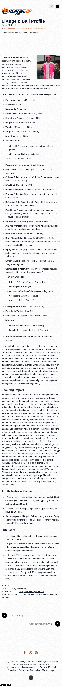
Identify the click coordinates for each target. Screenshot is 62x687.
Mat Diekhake (9, 28)
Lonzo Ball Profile (14, 615)
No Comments (39, 28)
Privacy (43, 667)
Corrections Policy (27, 670)
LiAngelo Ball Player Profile (31, 591)
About (9, 667)
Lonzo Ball (14, 325)
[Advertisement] (31, 45)
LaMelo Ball (14, 330)
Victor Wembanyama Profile (43, 623)
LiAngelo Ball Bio (18, 588)
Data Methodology (45, 670)
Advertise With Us (30, 667)
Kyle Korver (47, 516)
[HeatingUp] (17, 12)
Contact (16, 667)
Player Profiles (25, 28)
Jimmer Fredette (24, 520)
